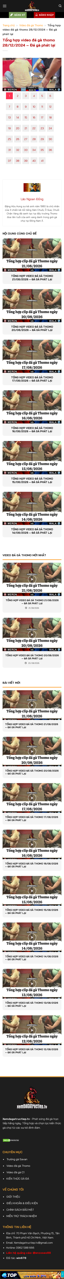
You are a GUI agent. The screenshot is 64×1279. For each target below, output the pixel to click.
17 (42, 117)
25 (9, 139)
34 (34, 150)
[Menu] (5, 6)
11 (42, 106)
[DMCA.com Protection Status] (11, 1140)
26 (17, 139)
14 (17, 117)
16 (34, 117)
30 (50, 139)
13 (9, 117)
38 (17, 160)
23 (42, 128)
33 (25, 150)
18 (50, 117)
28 (34, 139)
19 (9, 128)
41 (42, 160)
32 (17, 150)
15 (26, 117)
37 (9, 160)
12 (50, 106)
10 (34, 106)
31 (9, 150)
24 (50, 128)
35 (42, 150)
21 (26, 128)
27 (25, 139)
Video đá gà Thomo (31, 25)
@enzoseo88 (42, 1252)
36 (50, 150)
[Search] (60, 6)
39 (25, 160)
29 (42, 139)
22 (33, 128)
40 (34, 160)
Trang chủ (9, 25)
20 (17, 128)
